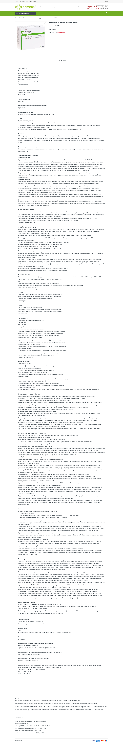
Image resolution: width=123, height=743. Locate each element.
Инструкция (61, 60)
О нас (16, 1)
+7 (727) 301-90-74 (93, 8)
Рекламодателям (31, 1)
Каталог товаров (24, 13)
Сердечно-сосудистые (38, 18)
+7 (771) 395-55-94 (93, 7)
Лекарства (26, 18)
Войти (106, 1)
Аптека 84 (18, 18)
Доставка (22, 1)
